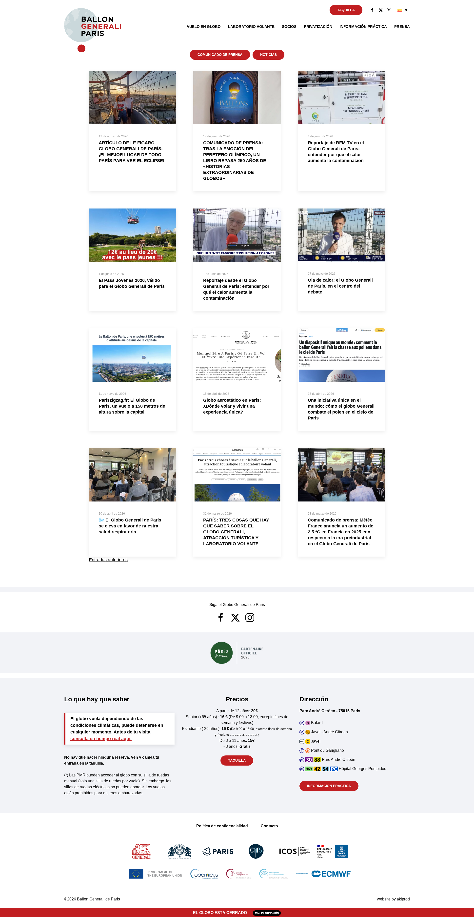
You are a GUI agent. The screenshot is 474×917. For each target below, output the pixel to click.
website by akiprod (393, 899)
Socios (289, 26)
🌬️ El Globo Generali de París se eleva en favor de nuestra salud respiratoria (130, 526)
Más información (267, 913)
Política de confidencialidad (222, 826)
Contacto (269, 826)
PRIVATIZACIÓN (318, 26)
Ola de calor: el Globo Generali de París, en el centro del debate (340, 286)
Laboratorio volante (251, 26)
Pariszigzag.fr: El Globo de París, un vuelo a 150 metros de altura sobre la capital (132, 406)
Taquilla (346, 10)
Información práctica (363, 26)
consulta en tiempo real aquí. (101, 738)
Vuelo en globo (204, 26)
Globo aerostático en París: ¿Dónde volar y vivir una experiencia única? (232, 406)
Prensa (402, 26)
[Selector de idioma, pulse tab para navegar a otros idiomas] (402, 10)
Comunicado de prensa (220, 55)
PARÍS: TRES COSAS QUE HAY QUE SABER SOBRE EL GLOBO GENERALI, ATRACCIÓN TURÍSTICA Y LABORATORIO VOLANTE (236, 532)
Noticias (268, 55)
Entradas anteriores (108, 559)
